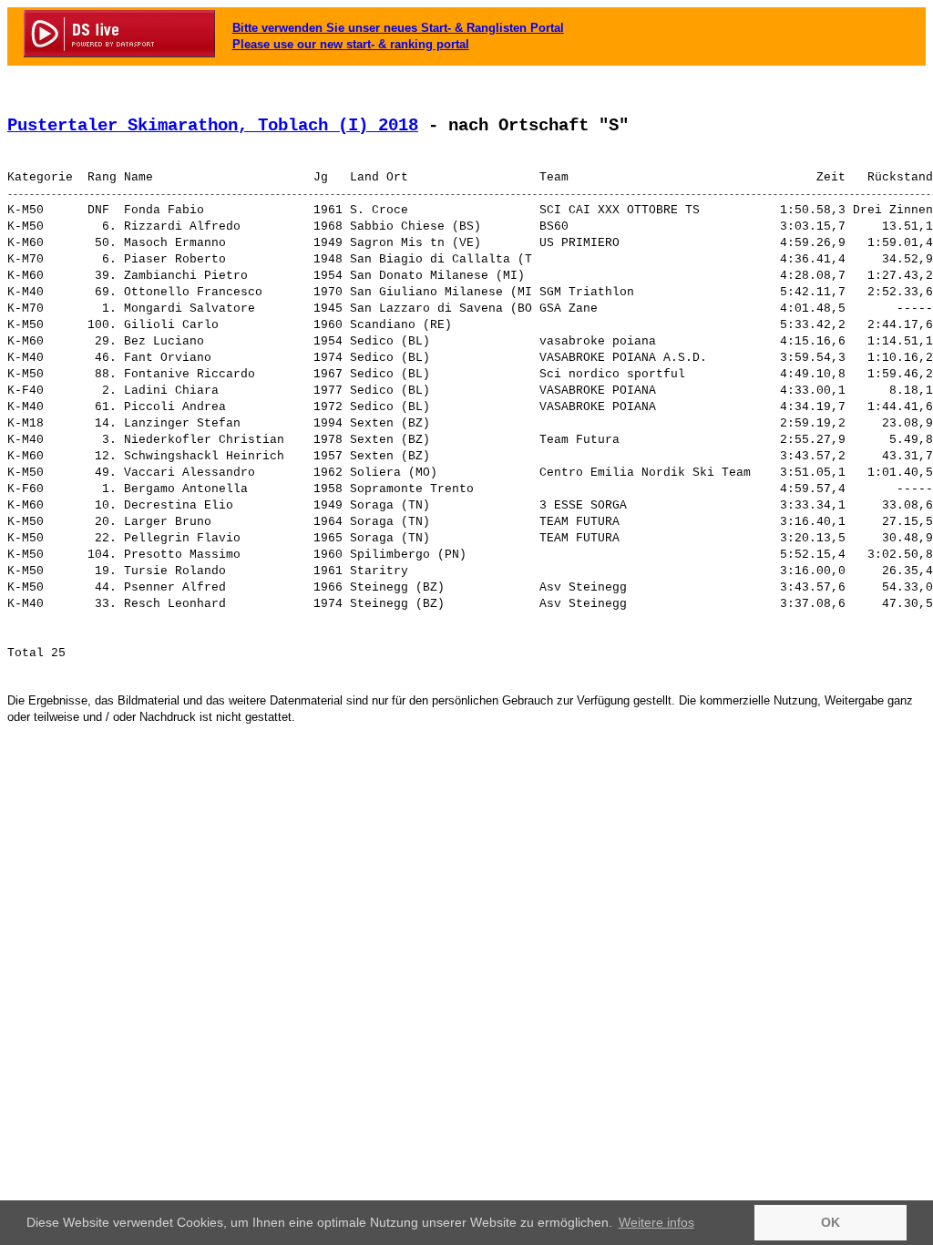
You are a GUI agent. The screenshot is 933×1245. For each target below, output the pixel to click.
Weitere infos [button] (656, 1222)
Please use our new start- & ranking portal (350, 44)
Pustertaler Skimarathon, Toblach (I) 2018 (212, 126)
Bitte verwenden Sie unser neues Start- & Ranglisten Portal (398, 28)
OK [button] (830, 1222)
